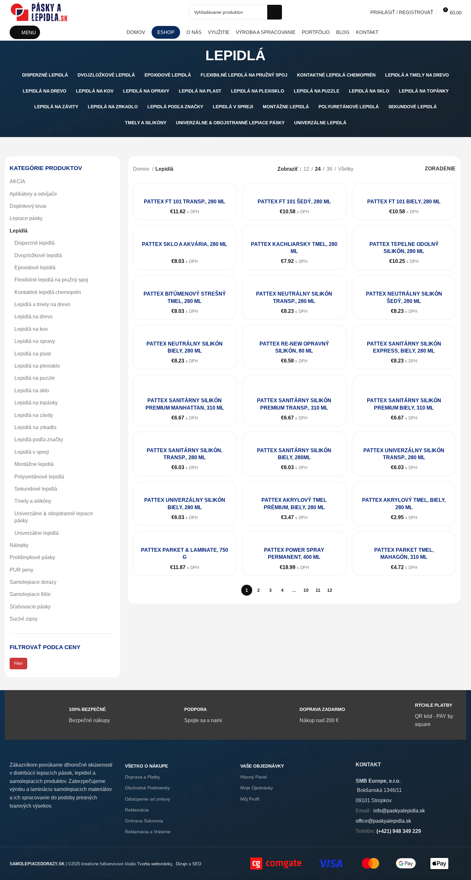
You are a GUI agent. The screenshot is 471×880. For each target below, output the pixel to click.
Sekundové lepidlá (35, 489)
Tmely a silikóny (32, 501)
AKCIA (17, 181)
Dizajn (181, 863)
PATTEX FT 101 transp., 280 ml (184, 201)
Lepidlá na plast (32, 353)
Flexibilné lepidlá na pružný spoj (51, 279)
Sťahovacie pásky (30, 606)
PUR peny (21, 570)
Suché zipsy (23, 619)
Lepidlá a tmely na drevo (42, 304)
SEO (196, 863)
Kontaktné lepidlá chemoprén (47, 292)
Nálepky (19, 545)
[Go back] (197, 55)
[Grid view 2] (380, 169)
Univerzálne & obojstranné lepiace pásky (53, 517)
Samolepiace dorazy (33, 582)
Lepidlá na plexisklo (37, 366)
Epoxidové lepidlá (34, 267)
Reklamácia (137, 809)
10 (306, 590)
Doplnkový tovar (28, 206)
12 (329, 590)
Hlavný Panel (253, 776)
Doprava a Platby (142, 776)
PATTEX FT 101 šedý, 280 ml (294, 201)
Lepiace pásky (26, 218)
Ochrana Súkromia (144, 820)
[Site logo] (39, 11)
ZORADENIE (440, 168)
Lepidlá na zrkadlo (35, 427)
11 (318, 590)
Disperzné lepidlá (34, 243)
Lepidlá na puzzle (34, 378)
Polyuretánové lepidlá (39, 476)
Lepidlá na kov (31, 329)
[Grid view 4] (405, 169)
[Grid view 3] (393, 169)
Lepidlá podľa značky (38, 439)
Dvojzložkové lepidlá (38, 255)
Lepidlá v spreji (31, 452)
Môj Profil (249, 799)
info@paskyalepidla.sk (399, 810)
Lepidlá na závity (33, 415)
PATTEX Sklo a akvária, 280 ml (184, 244)
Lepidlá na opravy (34, 341)
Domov (142, 169)
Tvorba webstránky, (155, 863)
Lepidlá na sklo (31, 390)
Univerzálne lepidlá (36, 533)
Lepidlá (19, 230)
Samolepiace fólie (30, 594)
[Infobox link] (62, 715)
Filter (18, 663)
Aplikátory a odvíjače (33, 194)
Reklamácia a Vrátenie (147, 831)
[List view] (369, 169)
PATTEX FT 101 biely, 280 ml (404, 201)
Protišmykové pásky (32, 557)
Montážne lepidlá (34, 464)
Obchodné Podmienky (147, 787)
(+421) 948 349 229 (398, 831)
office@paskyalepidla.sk (383, 821)
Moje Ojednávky (256, 787)
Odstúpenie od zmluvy (147, 799)
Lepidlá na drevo (33, 316)
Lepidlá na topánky (36, 402)
